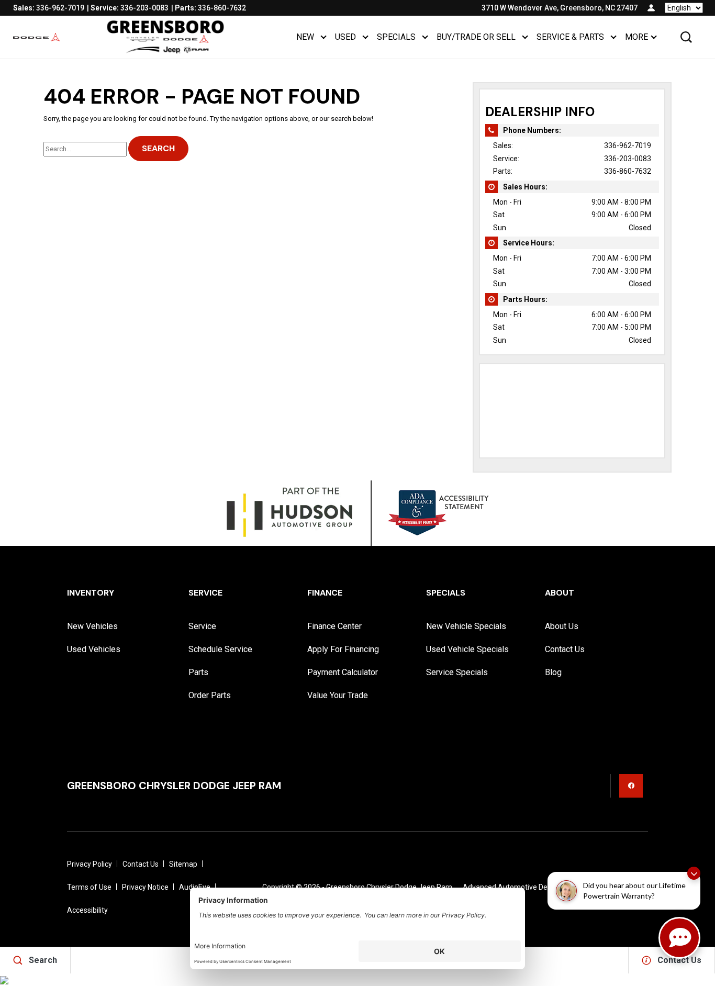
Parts (198, 672)
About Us (561, 626)
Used (345, 37)
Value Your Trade (337, 695)
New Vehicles (92, 626)
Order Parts (209, 695)
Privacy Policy (89, 864)
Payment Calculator (342, 672)
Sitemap (183, 864)
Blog (553, 672)
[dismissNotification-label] (693, 873)
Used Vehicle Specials (467, 649)
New (305, 37)
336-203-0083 (627, 158)
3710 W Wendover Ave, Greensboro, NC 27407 (560, 8)
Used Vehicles (93, 649)
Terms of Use (89, 887)
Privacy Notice (145, 887)
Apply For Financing (343, 649)
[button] (686, 37)
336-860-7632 (627, 171)
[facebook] (631, 786)
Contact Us (565, 649)
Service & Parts (570, 37)
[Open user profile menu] (651, 8)
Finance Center (334, 626)
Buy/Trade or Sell (476, 37)
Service (202, 626)
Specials (396, 37)
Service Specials (457, 672)
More (636, 39)
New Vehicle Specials (466, 626)
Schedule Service (220, 649)
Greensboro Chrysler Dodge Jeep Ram (389, 887)
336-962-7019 (627, 145)
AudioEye (194, 887)
